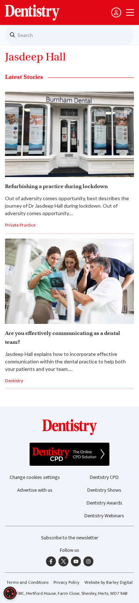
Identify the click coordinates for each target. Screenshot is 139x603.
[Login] (116, 12)
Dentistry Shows (104, 490)
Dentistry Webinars (104, 516)
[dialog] (10, 593)
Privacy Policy (66, 582)
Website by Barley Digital (108, 582)
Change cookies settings (35, 477)
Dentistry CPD (104, 477)
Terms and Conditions (27, 582)
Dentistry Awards (104, 503)
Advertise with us (34, 490)
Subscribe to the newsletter (69, 538)
